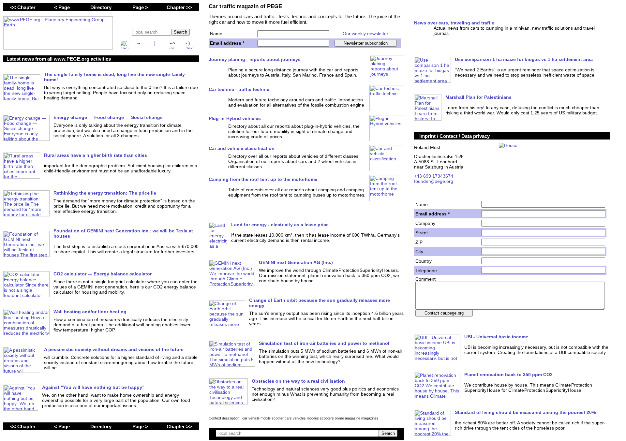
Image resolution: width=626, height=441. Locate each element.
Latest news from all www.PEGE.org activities (59, 59)
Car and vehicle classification (242, 148)
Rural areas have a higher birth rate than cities (95, 155)
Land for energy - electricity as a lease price (280, 224)
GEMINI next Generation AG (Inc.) (296, 262)
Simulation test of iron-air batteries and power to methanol (324, 343)
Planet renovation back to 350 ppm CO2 (508, 374)
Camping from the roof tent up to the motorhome (263, 179)
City (419, 251)
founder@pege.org (433, 181)
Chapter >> (179, 7)
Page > (140, 7)
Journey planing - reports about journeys (255, 59)
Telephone (426, 270)
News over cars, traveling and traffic (454, 22)
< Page (62, 7)
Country (423, 261)
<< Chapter (22, 7)
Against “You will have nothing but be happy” (93, 387)
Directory (101, 7)
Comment (425, 279)
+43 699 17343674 (433, 176)
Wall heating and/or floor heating (90, 311)
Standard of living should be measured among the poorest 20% (525, 412)
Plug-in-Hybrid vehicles (235, 118)
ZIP (419, 242)
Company (425, 223)
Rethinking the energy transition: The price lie (104, 193)
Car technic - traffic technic (239, 89)
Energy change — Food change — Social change (108, 117)
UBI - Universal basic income (496, 336)
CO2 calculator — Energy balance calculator (102, 273)
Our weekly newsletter (365, 33)
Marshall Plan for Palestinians (478, 97)
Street (421, 232)
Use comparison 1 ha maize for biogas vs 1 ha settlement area (524, 59)
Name (216, 33)
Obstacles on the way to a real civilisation (298, 381)
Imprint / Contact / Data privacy (454, 136)
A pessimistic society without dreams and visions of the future (114, 349)
